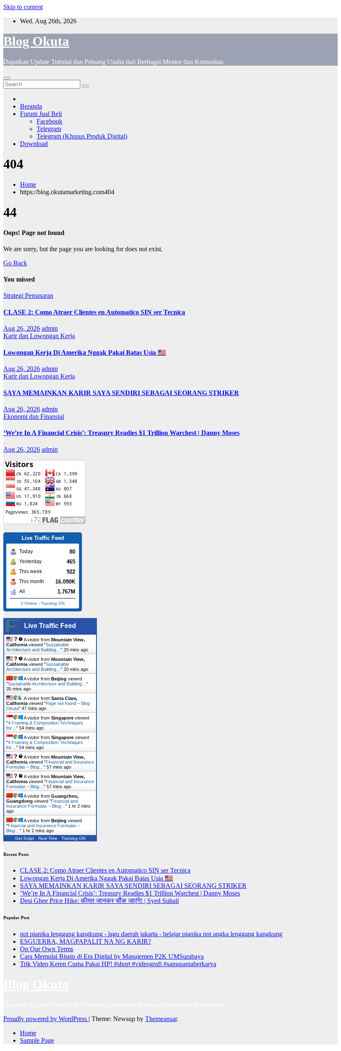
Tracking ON (52, 603)
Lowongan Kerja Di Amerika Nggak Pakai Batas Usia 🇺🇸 (84, 352)
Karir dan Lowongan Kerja (39, 335)
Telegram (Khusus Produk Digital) (82, 136)
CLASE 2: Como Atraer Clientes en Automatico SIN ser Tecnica (94, 312)
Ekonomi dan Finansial (33, 416)
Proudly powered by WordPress (46, 1018)
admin (50, 328)
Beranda (31, 106)
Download (34, 143)
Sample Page (37, 1040)
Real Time (47, 838)
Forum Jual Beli (41, 113)
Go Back (15, 263)
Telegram (49, 128)
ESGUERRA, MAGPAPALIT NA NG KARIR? (85, 941)
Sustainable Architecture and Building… (37, 647)
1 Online (29, 603)
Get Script (24, 838)
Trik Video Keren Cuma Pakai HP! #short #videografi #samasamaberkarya (118, 963)
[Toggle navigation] (6, 78)
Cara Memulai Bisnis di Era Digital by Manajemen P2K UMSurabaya (112, 956)
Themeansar (161, 1018)
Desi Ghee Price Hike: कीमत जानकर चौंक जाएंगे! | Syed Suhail (99, 900)
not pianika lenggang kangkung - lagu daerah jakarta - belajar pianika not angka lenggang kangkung (151, 933)
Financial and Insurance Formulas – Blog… (42, 804)
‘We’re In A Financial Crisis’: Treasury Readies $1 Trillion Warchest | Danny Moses (121, 432)
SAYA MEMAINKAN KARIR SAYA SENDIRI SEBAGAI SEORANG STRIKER (121, 392)
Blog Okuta (36, 41)
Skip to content (23, 6)
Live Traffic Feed (50, 625)
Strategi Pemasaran (28, 295)
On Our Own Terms (46, 948)
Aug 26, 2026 (21, 328)
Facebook (49, 121)
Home (28, 184)
